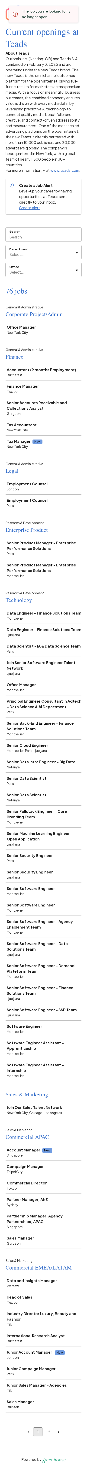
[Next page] (58, 1432)
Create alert (29, 207)
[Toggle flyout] (77, 252)
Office (14, 267)
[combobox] (9, 254)
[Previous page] (28, 1432)
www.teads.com (64, 170)
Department (19, 249)
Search (14, 231)
